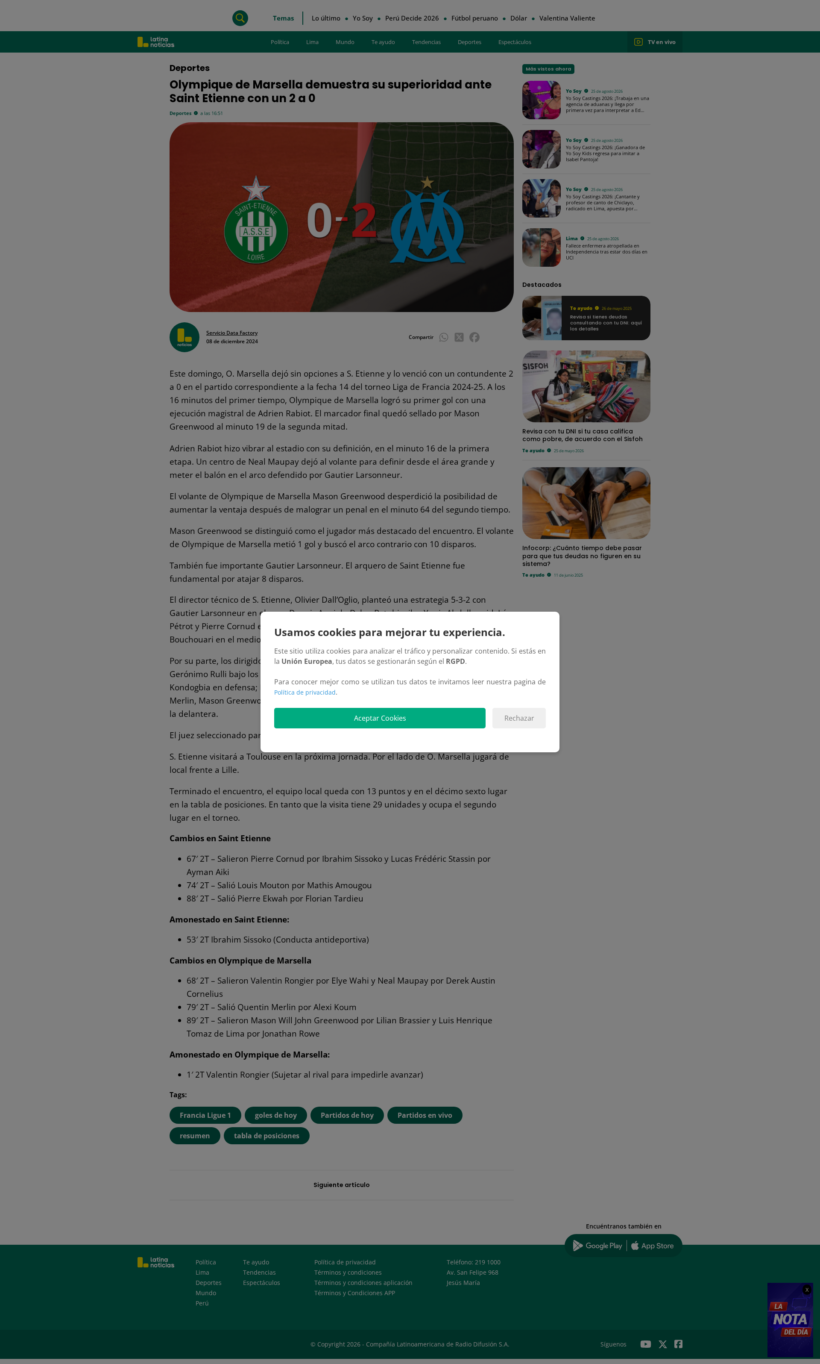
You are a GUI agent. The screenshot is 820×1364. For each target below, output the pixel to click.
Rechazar (519, 718)
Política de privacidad (305, 692)
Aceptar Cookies (380, 718)
